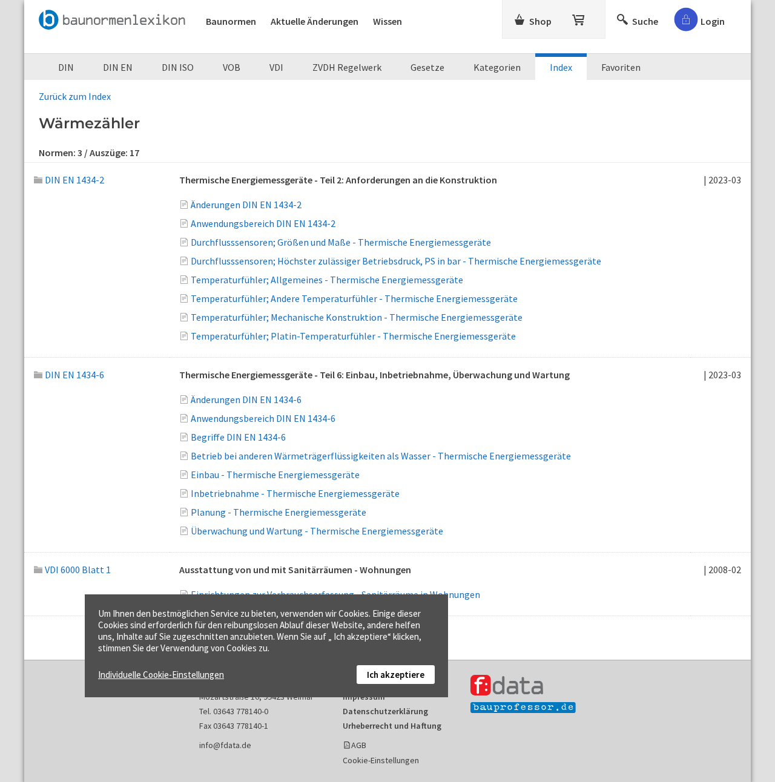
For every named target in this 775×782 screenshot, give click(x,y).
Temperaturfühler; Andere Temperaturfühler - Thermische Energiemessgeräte (354, 298)
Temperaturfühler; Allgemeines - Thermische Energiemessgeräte (327, 280)
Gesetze (427, 67)
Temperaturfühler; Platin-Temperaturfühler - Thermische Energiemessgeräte (353, 336)
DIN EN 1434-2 (74, 180)
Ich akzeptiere (395, 674)
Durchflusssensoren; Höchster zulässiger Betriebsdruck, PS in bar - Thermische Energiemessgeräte (396, 261)
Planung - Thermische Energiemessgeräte (278, 512)
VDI (276, 67)
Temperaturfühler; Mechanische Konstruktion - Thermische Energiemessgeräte (357, 317)
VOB (231, 67)
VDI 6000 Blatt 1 (78, 570)
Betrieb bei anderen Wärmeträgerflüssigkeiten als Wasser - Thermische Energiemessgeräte (381, 456)
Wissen (387, 21)
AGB (358, 745)
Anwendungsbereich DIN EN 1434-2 (263, 223)
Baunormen (231, 21)
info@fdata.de (225, 745)
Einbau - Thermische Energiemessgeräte (275, 474)
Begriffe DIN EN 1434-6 (238, 437)
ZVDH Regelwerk (346, 67)
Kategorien (497, 67)
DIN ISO (178, 67)
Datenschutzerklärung (385, 711)
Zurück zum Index (75, 96)
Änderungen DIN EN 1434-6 (246, 399)
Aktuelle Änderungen (314, 21)
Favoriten (621, 67)
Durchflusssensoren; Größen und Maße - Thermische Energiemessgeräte (341, 242)
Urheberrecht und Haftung (392, 725)
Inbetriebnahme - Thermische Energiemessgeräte (295, 493)
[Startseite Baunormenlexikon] (115, 17)
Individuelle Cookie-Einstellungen (161, 674)
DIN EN (118, 67)
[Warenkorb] (579, 17)
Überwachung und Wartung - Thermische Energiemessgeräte (317, 531)
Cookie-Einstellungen (381, 760)
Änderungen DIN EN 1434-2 (246, 205)
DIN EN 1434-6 (74, 375)
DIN (66, 67)
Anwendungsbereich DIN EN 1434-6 (263, 418)
